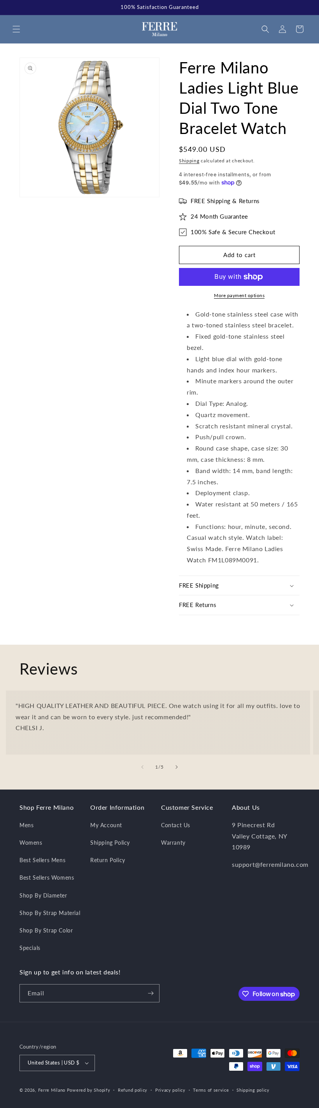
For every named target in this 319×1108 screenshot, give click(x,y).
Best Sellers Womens (46, 877)
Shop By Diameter (43, 895)
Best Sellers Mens (42, 860)
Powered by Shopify (88, 1089)
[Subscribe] (150, 993)
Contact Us (175, 825)
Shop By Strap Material (49, 913)
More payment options (239, 295)
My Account (106, 825)
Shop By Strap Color (46, 930)
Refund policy (132, 1089)
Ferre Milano (51, 1089)
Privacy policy (170, 1089)
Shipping (189, 161)
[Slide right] (176, 767)
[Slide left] (142, 767)
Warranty (173, 842)
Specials (29, 947)
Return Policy (107, 860)
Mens (26, 825)
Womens (30, 842)
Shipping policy (253, 1089)
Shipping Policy (110, 842)
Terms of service (211, 1089)
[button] (16, 29)
